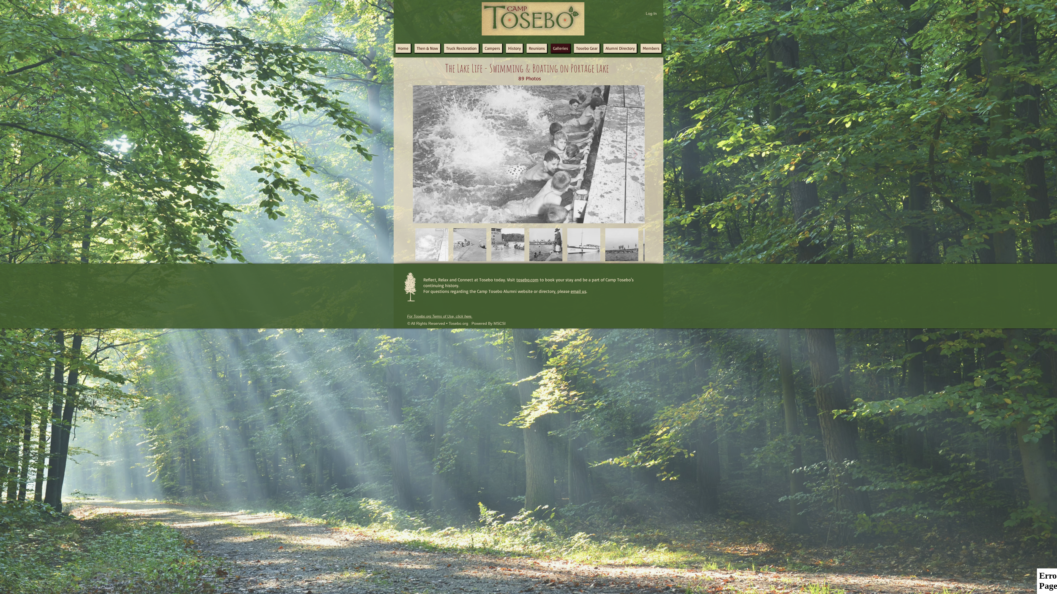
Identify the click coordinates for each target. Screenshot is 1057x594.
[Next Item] (635, 154)
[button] (537, 48)
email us (578, 291)
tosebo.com (527, 279)
